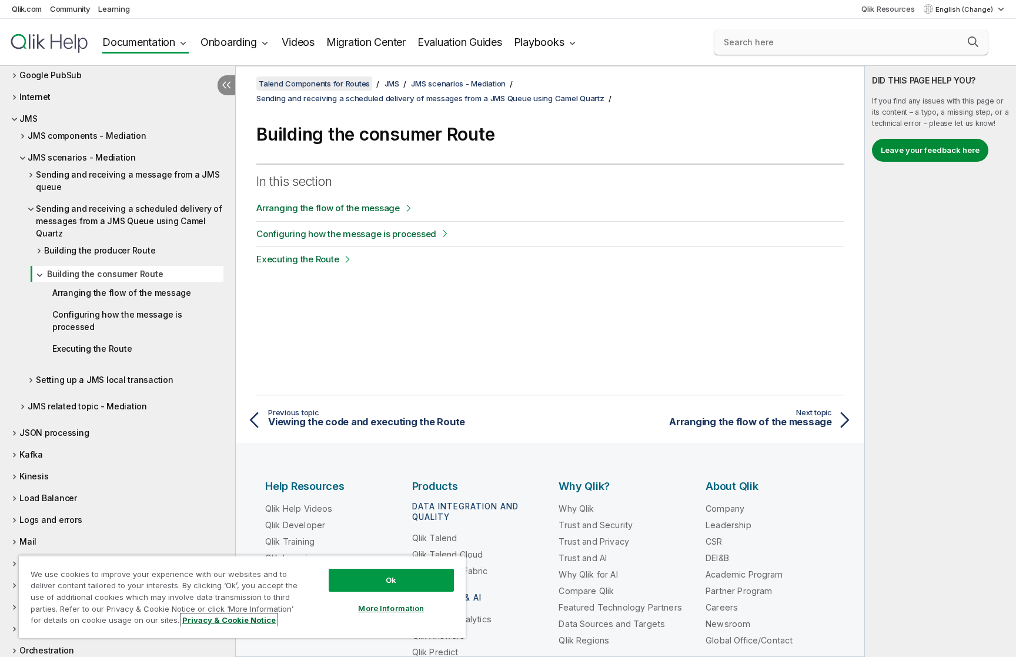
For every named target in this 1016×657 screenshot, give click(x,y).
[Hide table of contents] (226, 85)
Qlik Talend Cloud (447, 554)
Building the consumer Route (105, 274)
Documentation (138, 42)
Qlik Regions (584, 640)
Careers (722, 607)
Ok (391, 580)
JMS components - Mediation (87, 136)
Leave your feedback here (930, 150)
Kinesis (33, 476)
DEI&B (717, 558)
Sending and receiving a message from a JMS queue (128, 180)
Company (725, 508)
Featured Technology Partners (620, 607)
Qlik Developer (295, 525)
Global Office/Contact (749, 640)
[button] (973, 42)
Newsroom (728, 624)
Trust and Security (596, 525)
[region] (242, 596)
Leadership (728, 525)
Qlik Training (290, 541)
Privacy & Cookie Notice (229, 620)
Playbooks (539, 42)
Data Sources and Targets (612, 624)
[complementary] (940, 361)
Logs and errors (50, 520)
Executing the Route (92, 348)
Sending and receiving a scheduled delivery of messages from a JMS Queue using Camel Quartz (129, 221)
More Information (391, 608)
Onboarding (228, 42)
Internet (35, 97)
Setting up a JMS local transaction (104, 380)
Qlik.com (27, 9)
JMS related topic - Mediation (87, 406)
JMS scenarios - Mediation (82, 157)
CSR (714, 541)
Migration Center (366, 42)
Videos (298, 42)
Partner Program (739, 591)
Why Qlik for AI (588, 574)
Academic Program (744, 574)
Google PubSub (50, 75)
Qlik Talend (434, 538)
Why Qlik (576, 508)
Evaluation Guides (459, 42)
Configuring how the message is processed (117, 320)
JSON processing (54, 433)
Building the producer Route (99, 250)
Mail (27, 541)
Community (70, 9)
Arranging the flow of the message (121, 293)
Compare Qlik (586, 591)
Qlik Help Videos (299, 508)
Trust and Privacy (594, 541)
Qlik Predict (435, 652)
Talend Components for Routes (314, 83)
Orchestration (46, 650)
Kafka (31, 454)
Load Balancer (48, 498)
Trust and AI (583, 558)
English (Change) (965, 9)
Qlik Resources (888, 9)
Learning (113, 9)
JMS (28, 119)
